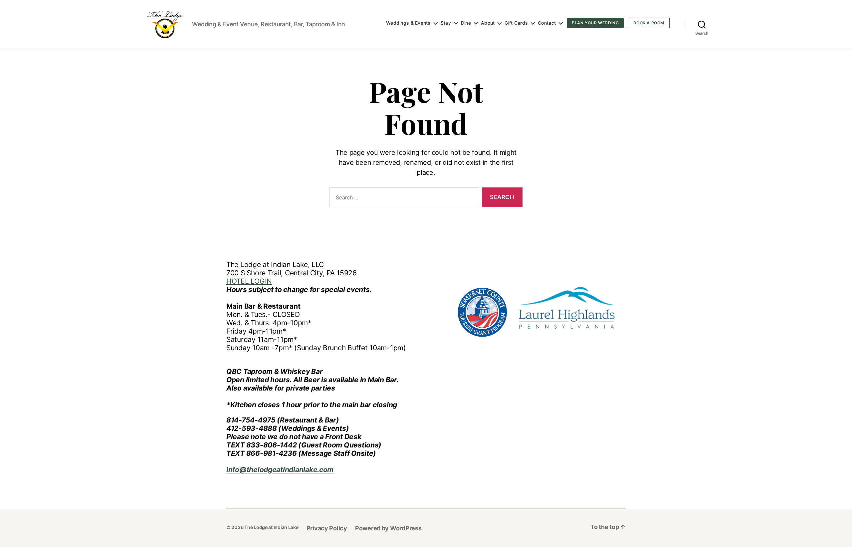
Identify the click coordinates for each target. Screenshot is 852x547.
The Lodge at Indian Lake (271, 527)
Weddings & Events (408, 23)
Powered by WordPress (388, 528)
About (488, 23)
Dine (466, 23)
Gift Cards (516, 23)
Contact (547, 23)
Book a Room (648, 22)
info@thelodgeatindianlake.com (279, 469)
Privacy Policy (327, 528)
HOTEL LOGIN (249, 281)
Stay (446, 23)
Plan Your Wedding (595, 22)
